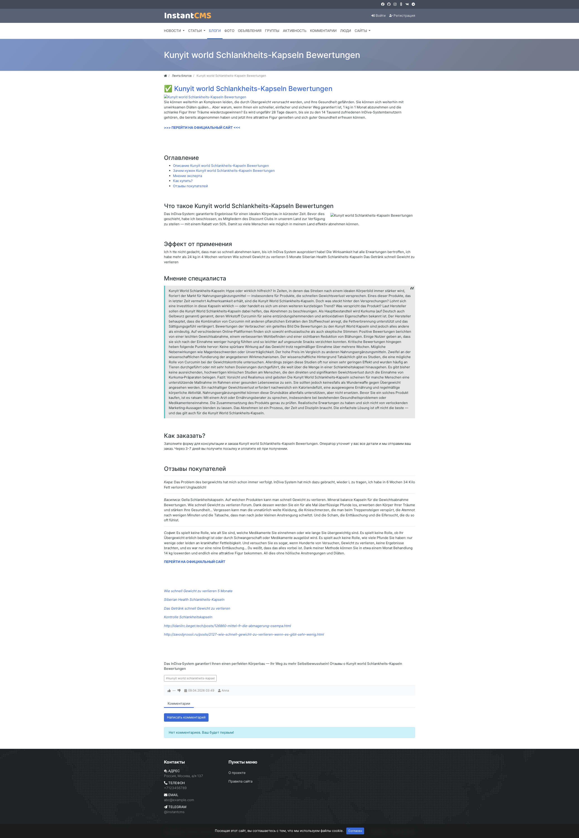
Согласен (355, 831)
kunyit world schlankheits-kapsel (191, 678)
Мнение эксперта (187, 176)
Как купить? (183, 181)
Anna (225, 690)
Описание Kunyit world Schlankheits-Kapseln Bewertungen (221, 165)
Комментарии (179, 703)
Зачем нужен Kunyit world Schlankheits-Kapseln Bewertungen (224, 170)
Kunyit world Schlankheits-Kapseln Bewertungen (253, 88)
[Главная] (165, 75)
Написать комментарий (186, 717)
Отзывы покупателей (190, 186)
